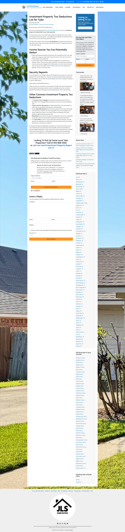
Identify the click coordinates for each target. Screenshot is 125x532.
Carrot (71, 530)
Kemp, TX (78, 250)
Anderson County (80, 358)
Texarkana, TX (79, 325)
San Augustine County (81, 440)
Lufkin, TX (78, 271)
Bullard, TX (78, 191)
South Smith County (81, 447)
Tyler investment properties (51, 30)
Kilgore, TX (78, 252)
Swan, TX (78, 320)
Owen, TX (78, 301)
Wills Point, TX (79, 341)
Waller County (79, 461)
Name (31, 219)
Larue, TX (78, 259)
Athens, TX (79, 179)
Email (53, 181)
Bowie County (79, 362)
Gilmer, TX (78, 219)
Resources (71, 491)
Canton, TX (79, 193)
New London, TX (80, 290)
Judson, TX (79, 247)
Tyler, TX (78, 329)
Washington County (81, 463)
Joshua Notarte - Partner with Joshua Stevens (42, 24)
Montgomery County (81, 416)
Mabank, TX (79, 273)
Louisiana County (80, 407)
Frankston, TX (79, 212)
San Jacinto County (81, 442)
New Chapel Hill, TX (81, 287)
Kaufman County (80, 400)
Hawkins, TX (79, 236)
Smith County (79, 444)
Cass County (79, 369)
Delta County (79, 376)
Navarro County (80, 421)
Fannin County (79, 381)
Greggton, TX (79, 226)
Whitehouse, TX (80, 337)
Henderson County (81, 393)
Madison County (80, 409)
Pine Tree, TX (79, 304)
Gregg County (79, 386)
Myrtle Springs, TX (80, 283)
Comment (32, 202)
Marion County (79, 412)
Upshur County (80, 454)
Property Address (35, 175)
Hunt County (79, 397)
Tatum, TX (78, 322)
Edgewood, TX (80, 205)
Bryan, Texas (79, 189)
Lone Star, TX (79, 266)
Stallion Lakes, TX (80, 318)
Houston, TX (79, 243)
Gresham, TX (79, 229)
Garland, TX (79, 217)
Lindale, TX (79, 264)
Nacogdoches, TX (80, 285)
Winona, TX (79, 346)
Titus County (79, 449)
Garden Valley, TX (80, 214)
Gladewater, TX (80, 222)
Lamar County (79, 402)
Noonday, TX (79, 292)
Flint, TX (78, 210)
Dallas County (79, 374)
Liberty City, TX (80, 261)
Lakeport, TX (79, 254)
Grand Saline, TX (80, 224)
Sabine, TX (79, 311)
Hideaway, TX (79, 240)
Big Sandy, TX (79, 184)
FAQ (84, 7)
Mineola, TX (79, 278)
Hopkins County (80, 395)
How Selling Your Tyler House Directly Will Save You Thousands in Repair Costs (85, 165)
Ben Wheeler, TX (80, 182)
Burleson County (80, 367)
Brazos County (79, 365)
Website (31, 225)
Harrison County (80, 390)
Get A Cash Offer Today (58, 1)
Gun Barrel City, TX (81, 231)
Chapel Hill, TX (79, 200)
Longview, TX (79, 268)
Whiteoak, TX (79, 339)
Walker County (79, 458)
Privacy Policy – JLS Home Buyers (82, 491)
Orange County (80, 426)
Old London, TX (80, 297)
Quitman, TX (79, 306)
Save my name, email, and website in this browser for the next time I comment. (51, 230)
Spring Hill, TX (79, 315)
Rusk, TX (78, 308)
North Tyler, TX (79, 294)
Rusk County (79, 437)
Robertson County (80, 435)
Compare (67, 7)
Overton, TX (79, 299)
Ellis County (79, 379)
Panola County (79, 428)
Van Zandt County (80, 456)
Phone (32, 181)
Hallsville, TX (79, 233)
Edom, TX (78, 207)
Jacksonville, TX (80, 245)
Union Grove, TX (80, 332)
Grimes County (80, 388)
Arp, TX (78, 177)
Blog (92, 491)
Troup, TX (78, 327)
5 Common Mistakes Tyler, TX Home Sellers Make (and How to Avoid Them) (85, 155)
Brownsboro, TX (80, 186)
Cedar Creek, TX (80, 196)
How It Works (59, 7)
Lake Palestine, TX (80, 257)
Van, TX (78, 334)
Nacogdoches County (81, 419)
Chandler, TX (79, 198)
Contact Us (90, 7)
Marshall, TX (79, 275)
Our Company (70, 1)
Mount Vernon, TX (80, 280)
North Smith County (81, 423)
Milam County (79, 414)
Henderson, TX (80, 238)
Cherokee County (80, 372)
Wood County (79, 465)
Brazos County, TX (80, 468)
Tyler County (79, 451)
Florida (77, 479)
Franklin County (80, 383)
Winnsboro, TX (79, 344)
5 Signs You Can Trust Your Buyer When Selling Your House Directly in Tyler (85, 149)
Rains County (79, 430)
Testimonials (76, 7)
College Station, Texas (81, 203)
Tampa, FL (78, 482)
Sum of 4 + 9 (32, 233)
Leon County (79, 404)
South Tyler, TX (80, 313)
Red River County (80, 433)
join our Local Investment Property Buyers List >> (52, 146)
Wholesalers (99, 7)
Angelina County (80, 360)
